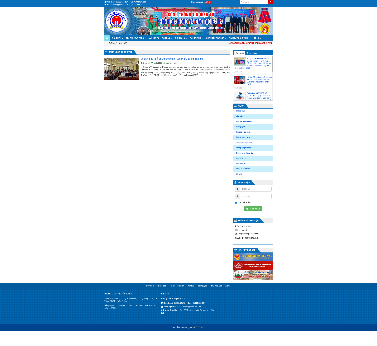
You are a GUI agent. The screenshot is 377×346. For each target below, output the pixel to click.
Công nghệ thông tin (120, 52)
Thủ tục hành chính (244, 121)
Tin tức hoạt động (135, 38)
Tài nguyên (195, 38)
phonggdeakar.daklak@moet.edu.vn (128, 4)
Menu (241, 105)
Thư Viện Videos (243, 169)
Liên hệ (239, 174)
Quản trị (146, 63)
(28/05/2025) (238, 88)
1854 (175, 63)
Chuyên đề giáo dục (215, 38)
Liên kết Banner (247, 250)
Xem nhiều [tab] (252, 53)
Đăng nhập (244, 182)
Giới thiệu (117, 38)
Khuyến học (241, 158)
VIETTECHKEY (199, 327)
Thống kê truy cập (248, 220)
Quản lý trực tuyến (238, 38)
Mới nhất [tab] (239, 53)
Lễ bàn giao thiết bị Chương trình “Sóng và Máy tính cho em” (172, 58)
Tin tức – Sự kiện (243, 132)
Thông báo (240, 111)
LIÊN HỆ (256, 38)
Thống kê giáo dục (243, 148)
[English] (206, 2)
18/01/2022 (158, 63)
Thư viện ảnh (241, 163)
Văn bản (166, 38)
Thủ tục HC (180, 38)
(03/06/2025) (238, 72)
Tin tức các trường (244, 137)
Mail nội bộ (154, 38)
